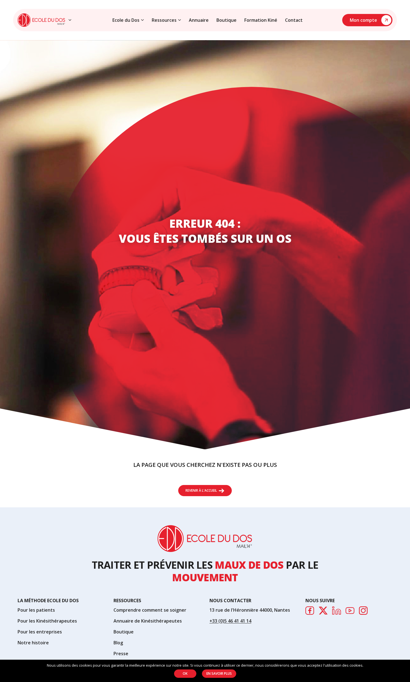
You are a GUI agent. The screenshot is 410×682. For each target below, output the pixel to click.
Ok (185, 673)
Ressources (164, 20)
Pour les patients (36, 610)
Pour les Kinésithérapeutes (47, 621)
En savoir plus (219, 673)
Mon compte (363, 20)
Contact (294, 20)
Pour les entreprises (40, 632)
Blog (118, 643)
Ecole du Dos (125, 20)
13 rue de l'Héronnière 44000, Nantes (249, 610)
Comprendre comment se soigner (150, 610)
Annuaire (199, 20)
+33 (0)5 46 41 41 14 (230, 621)
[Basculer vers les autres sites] (70, 20)
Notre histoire (33, 643)
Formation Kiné (260, 20)
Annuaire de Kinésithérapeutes (148, 621)
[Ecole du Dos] (41, 20)
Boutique (226, 20)
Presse (121, 653)
